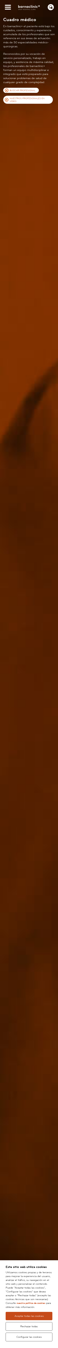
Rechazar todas (29, 1326)
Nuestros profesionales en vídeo (27, 100)
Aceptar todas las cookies (29, 1316)
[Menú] (8, 7)
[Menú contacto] (51, 7)
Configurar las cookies (29, 1337)
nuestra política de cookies (31, 1303)
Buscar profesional (22, 90)
